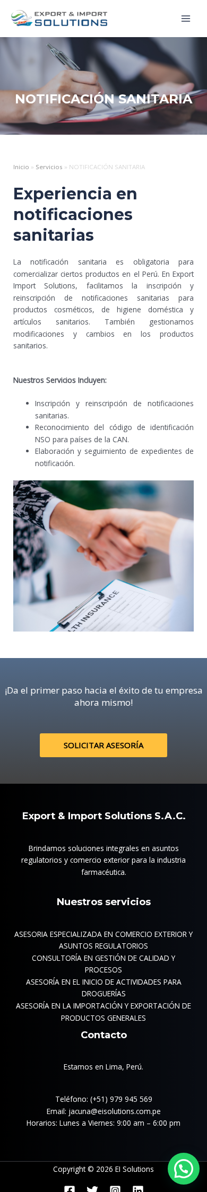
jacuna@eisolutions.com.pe (114, 1111)
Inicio (21, 167)
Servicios (49, 167)
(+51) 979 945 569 (121, 1099)
